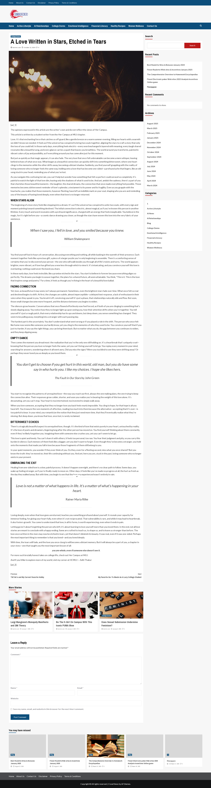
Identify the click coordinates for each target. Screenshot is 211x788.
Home (11, 3)
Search (149, 36)
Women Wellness (136, 25)
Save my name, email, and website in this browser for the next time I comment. (48, 709)
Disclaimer (42, 3)
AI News (150, 213)
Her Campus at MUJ (78, 555)
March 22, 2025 (97, 766)
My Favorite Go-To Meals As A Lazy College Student (120, 575)
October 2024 (153, 152)
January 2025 (152, 138)
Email (80, 688)
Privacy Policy (53, 3)
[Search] (200, 26)
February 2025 (153, 133)
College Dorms (58, 25)
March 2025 (152, 128)
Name (14, 688)
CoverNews (113, 784)
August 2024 (152, 162)
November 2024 (154, 147)
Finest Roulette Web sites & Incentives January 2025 (169, 70)
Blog (149, 223)
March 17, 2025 (175, 764)
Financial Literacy (99, 25)
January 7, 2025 (26, 629)
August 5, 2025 (58, 766)
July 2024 (151, 166)
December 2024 (154, 143)
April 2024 (151, 181)
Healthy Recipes (118, 25)
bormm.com (17, 47)
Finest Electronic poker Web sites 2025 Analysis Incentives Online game (172, 80)
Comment (16, 654)
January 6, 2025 (71, 629)
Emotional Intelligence (78, 25)
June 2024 (151, 171)
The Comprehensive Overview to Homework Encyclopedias (172, 74)
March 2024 (152, 185)
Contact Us (30, 3)
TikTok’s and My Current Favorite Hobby (27, 575)
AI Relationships (41, 25)
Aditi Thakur (86, 560)
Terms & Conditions (69, 3)
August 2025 (152, 124)
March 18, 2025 (136, 766)
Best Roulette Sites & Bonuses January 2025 (166, 65)
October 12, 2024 (29, 47)
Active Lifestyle (24, 25)
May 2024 (151, 176)
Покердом (152, 87)
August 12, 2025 (19, 766)
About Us (19, 3)
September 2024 (154, 157)
